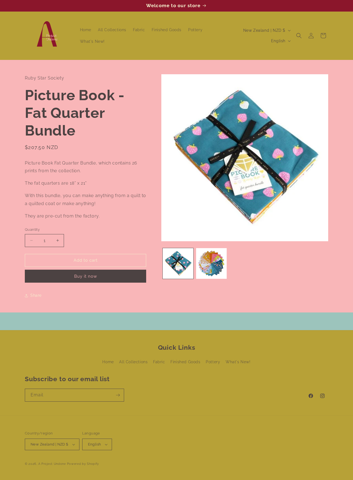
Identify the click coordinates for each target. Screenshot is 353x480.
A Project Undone (52, 464)
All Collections (133, 362)
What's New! (238, 362)
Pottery (213, 362)
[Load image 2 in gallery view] (211, 263)
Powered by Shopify (83, 464)
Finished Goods (185, 362)
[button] (299, 36)
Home (108, 362)
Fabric (159, 362)
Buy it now (85, 276)
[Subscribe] (118, 395)
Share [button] (36, 295)
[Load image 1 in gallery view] (178, 263)
